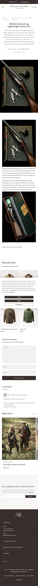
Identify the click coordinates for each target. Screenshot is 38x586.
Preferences (19, 304)
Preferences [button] (11, 292)
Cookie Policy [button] (13, 290)
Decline (19, 300)
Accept (19, 297)
